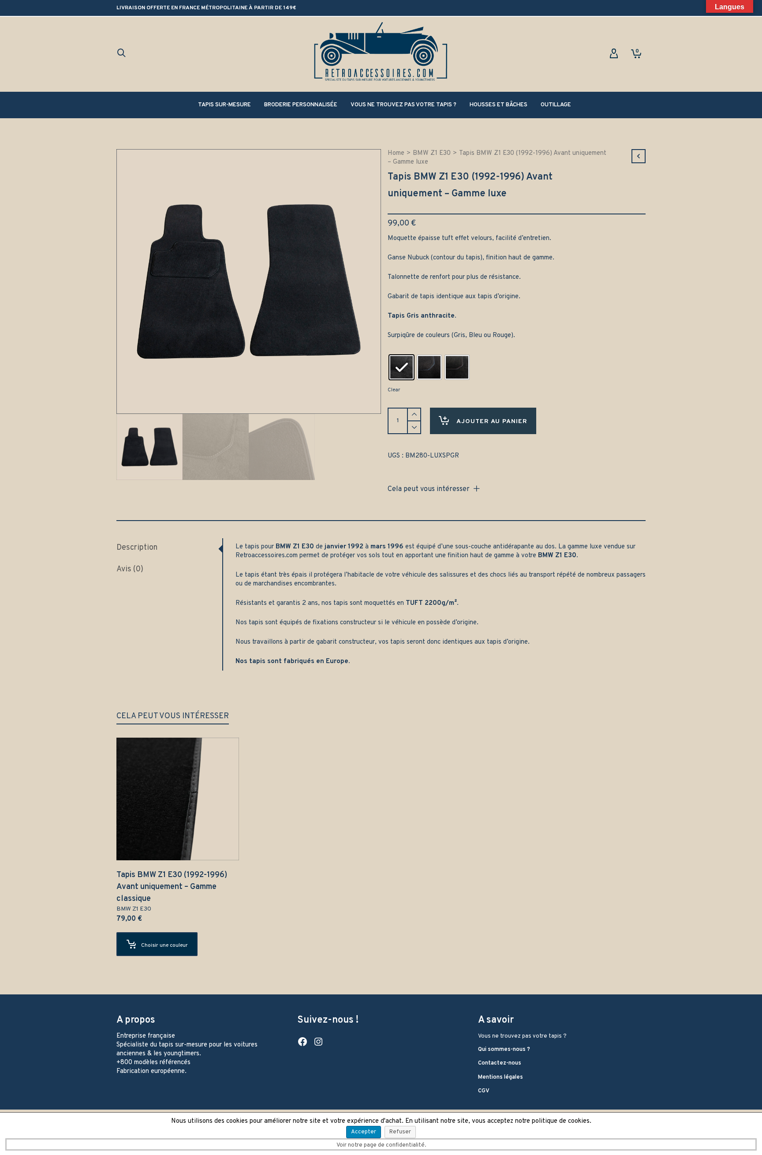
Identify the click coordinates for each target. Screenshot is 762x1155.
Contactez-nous (499, 1063)
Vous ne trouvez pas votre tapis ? (522, 1036)
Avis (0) (129, 569)
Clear (394, 390)
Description (136, 548)
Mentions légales (500, 1077)
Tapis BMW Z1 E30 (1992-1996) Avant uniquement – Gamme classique (171, 887)
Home (396, 153)
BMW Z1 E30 (432, 153)
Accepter (363, 1132)
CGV (483, 1091)
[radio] (401, 367)
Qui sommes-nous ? (504, 1049)
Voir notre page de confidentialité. (381, 1145)
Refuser (400, 1132)
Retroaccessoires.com (266, 555)
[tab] (169, 548)
